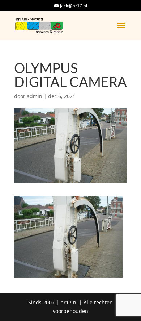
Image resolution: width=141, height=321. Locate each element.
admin (34, 96)
